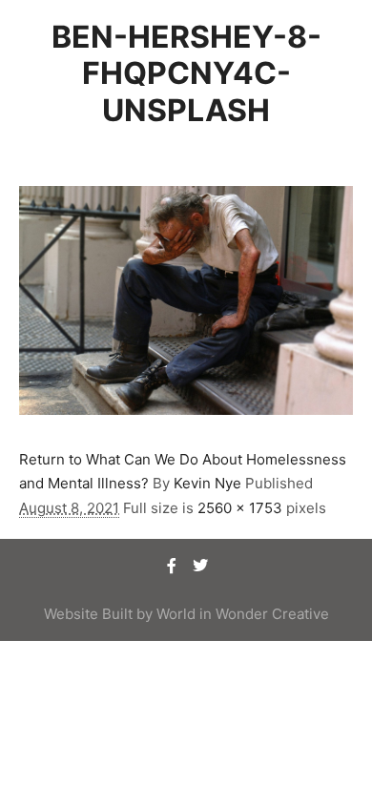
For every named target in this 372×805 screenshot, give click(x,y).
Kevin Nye (207, 483)
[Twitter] (200, 565)
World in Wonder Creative (242, 614)
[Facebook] (171, 565)
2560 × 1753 (239, 508)
